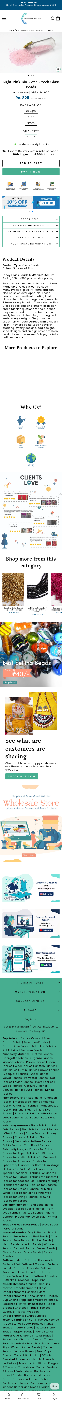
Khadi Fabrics (39, 1074)
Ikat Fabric (35, 1097)
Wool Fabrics (23, 1066)
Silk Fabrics (9, 1070)
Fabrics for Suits (39, 1197)
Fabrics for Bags (48, 1181)
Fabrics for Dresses (41, 1157)
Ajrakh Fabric (29, 1117)
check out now (22, 776)
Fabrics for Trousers (16, 1161)
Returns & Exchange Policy (31, 231)
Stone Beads (33, 1252)
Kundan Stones (24, 1351)
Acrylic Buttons (14, 1268)
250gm (31, 111)
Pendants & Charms (16, 1339)
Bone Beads (22, 1240)
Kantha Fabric (47, 1113)
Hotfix (22, 1304)
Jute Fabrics (34, 1090)
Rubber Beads (41, 1240)
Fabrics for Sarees (14, 1200)
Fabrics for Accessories (18, 1181)
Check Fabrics (13, 1133)
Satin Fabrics (28, 1070)
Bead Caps (44, 1351)
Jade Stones (12, 1323)
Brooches (23, 1280)
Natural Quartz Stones (17, 1335)
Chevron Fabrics (26, 1137)
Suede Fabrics (12, 1086)
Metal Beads (10, 1244)
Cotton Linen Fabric (15, 1046)
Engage (30, 1010)
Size (31, 117)
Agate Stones (24, 1327)
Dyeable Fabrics (13, 1209)
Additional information (31, 243)
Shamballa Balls (22, 1343)
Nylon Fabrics (24, 1082)
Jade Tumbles (34, 1323)
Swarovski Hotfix (13, 1312)
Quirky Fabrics (11, 1145)
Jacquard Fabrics (16, 1074)
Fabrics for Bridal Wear (19, 1169)
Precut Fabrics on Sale (30, 1216)
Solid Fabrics (49, 1129)
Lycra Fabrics (44, 1082)
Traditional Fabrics (36, 1145)
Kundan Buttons (39, 1272)
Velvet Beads (46, 1248)
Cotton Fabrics (42, 1054)
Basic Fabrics (36, 1209)
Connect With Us (30, 1001)
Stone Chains (36, 1296)
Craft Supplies (36, 1316)
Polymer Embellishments (19, 1288)
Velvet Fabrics (12, 1078)
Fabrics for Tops (13, 1153)
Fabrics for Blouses (40, 1153)
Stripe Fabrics (35, 1133)
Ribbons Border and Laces (20, 1387)
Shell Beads (40, 1236)
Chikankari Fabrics (25, 1105)
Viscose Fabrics (13, 1062)
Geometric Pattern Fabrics (33, 1141)
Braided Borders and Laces (31, 1375)
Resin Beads (22, 1236)
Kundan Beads (32, 1244)
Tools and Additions (32, 1363)
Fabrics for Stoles (14, 1189)
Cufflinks (8, 1280)
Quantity (30, 131)
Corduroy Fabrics (36, 1086)
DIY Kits (47, 1355)
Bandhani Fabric (24, 1109)
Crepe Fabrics (49, 1070)
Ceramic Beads (24, 1248)
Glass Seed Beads (26, 1224)
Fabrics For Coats (42, 1173)
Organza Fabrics (41, 1058)
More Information (30, 991)
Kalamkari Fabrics (44, 1046)
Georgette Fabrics (15, 1058)
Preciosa (45, 1307)
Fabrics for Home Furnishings (39, 1165)
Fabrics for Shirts (40, 1149)
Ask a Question (31, 237)
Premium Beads (31, 1050)
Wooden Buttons (13, 1272)
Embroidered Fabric (26, 1102)
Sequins (44, 1284)
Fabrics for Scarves (43, 1185)
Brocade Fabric (25, 1113)
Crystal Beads (13, 1228)
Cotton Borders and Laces (20, 1379)
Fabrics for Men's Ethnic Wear (32, 1193)
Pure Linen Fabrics (36, 1042)
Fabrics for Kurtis (14, 1157)
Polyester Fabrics (36, 1078)
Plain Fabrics (30, 1129)
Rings (32, 1307)
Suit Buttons (24, 1264)
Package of (31, 105)
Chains (31, 1292)
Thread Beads (12, 1252)
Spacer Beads (31, 1347)
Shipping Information (31, 225)
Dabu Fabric (10, 1117)
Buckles (52, 1276)
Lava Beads (43, 1335)
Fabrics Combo (30, 1038)
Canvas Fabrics (12, 1090)
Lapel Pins (39, 1280)
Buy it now (31, 171)
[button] (29, 211)
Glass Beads (50, 1224)
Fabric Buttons (12, 1276)
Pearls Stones (44, 1331)
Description (31, 219)
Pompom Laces (41, 1383)
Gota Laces (37, 1391)
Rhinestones (36, 1304)
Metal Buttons (26, 1260)
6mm (31, 123)
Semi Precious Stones (44, 1319)
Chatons (21, 1307)
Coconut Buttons (46, 1264)
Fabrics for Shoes (16, 1185)
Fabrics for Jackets (43, 1177)
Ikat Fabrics (10, 1050)
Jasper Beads (23, 1331)
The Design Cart (30, 982)
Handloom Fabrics (41, 1205)
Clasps (37, 1339)
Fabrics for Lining (13, 1197)
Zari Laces (20, 1391)
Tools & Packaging (26, 1355)
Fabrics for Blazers (15, 1177)
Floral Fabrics (40, 1125)
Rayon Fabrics (35, 1062)
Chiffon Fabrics (45, 1066)
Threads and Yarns (31, 1367)
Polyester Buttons (39, 1268)
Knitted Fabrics (32, 1212)
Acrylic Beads (37, 1232)
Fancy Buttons (34, 1276)
